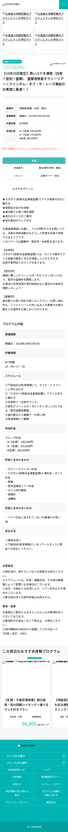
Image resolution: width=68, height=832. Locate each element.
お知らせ (17, 784)
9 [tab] (60, 658)
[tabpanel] (26, 694)
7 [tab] (53, 658)
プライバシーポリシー (17, 802)
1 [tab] (22, 658)
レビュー (18, 175)
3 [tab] (28, 658)
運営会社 (51, 802)
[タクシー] (17, 43)
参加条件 (18, 167)
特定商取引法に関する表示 (17, 793)
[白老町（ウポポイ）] (17, 22)
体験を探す (52, 4)
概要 (34, 160)
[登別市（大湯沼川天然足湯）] (50, 22)
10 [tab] (63, 658)
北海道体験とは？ (17, 769)
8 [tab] (56, 658)
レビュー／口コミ (51, 784)
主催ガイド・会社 (50, 175)
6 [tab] (50, 658)
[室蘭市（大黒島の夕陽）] (50, 43)
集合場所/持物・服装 (50, 167)
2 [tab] (25, 658)
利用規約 (17, 777)
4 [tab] (37, 658)
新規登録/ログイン (51, 777)
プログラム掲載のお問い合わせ (51, 793)
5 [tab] (47, 658)
